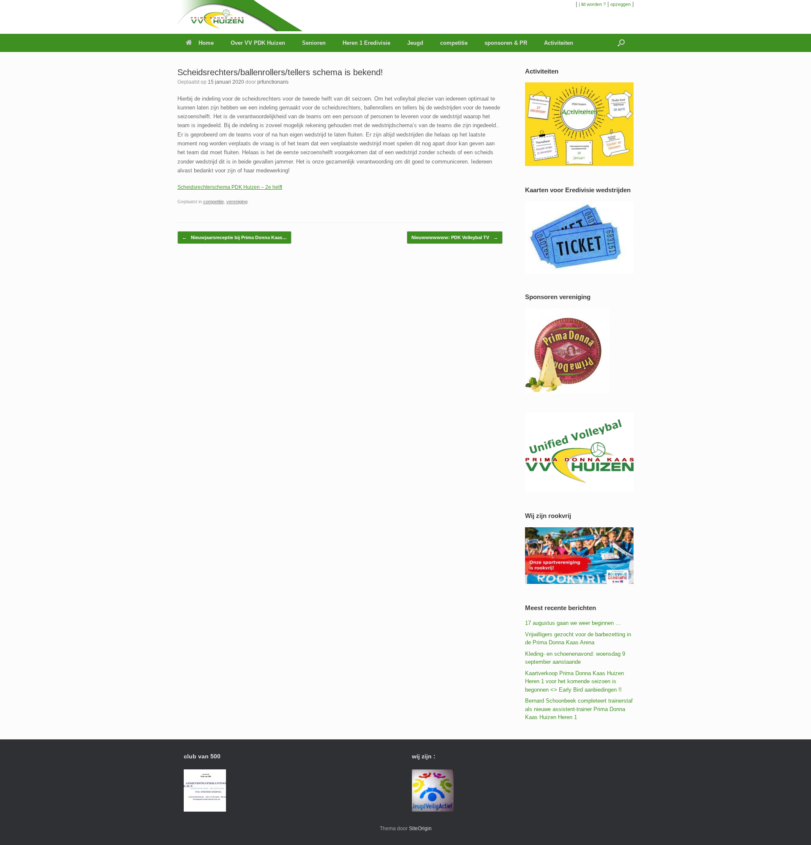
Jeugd (415, 43)
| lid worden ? (592, 4)
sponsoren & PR (505, 43)
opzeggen (620, 4)
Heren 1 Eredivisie (366, 43)
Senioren (314, 43)
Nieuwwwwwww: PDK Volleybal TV (454, 237)
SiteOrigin (420, 828)
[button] (621, 43)
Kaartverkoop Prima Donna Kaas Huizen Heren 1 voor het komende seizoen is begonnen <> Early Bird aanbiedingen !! (574, 681)
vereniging (237, 201)
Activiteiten (558, 43)
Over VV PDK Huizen (258, 43)
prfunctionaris (272, 82)
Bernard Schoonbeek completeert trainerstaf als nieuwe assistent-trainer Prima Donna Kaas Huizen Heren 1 (579, 709)
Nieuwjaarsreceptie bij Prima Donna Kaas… (234, 237)
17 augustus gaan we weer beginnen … (573, 623)
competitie (454, 43)
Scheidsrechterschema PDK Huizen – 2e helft (229, 187)
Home (206, 43)
